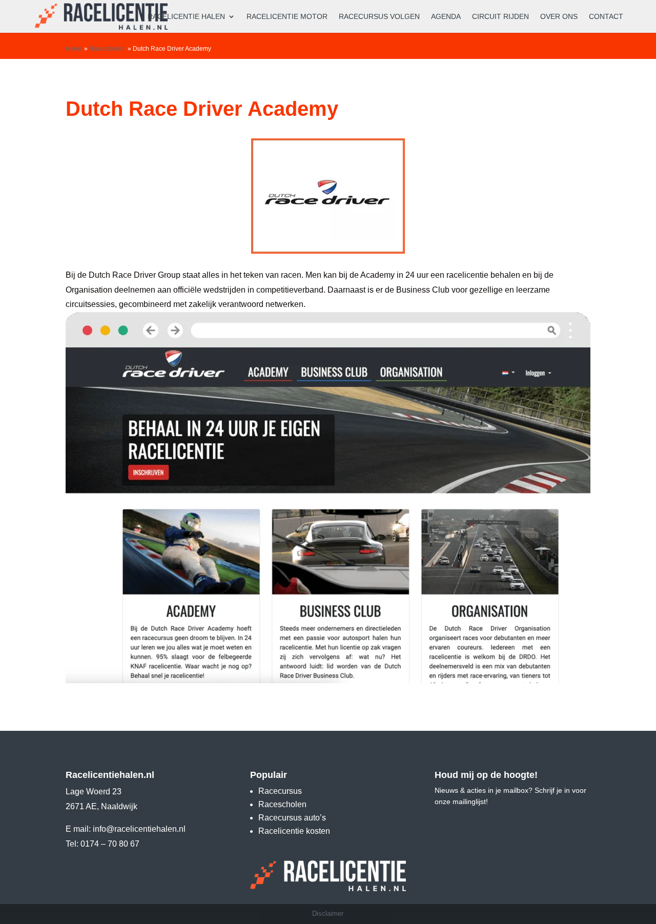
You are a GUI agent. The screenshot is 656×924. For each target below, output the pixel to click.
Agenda (446, 16)
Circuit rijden (500, 16)
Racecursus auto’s (292, 817)
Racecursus (280, 791)
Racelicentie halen (186, 16)
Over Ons (559, 16)
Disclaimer (327, 913)
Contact (606, 16)
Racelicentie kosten (294, 831)
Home (74, 48)
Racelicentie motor (287, 16)
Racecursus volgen (379, 16)
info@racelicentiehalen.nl (139, 829)
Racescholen (107, 48)
